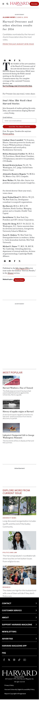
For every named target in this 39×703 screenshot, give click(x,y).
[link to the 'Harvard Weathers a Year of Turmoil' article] (19, 381)
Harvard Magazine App (14, 646)
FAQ (4, 653)
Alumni (11, 273)
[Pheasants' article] (19, 428)
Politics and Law (10, 552)
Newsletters (9, 631)
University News (9, 518)
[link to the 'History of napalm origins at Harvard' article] (19, 404)
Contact (6, 603)
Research (6, 587)
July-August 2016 (20, 44)
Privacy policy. (8, 134)
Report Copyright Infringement (15, 693)
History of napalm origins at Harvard (18, 411)
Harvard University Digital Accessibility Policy (19, 689)
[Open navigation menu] (3, 3)
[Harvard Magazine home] (19, 4)
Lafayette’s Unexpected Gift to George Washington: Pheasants (18, 436)
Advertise (7, 638)
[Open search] (7, 3)
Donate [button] (34, 4)
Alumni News (9, 17)
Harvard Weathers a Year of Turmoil (18, 388)
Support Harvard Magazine (17, 624)
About (5, 617)
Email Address (7, 117)
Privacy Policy (9, 685)
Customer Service (12, 610)
